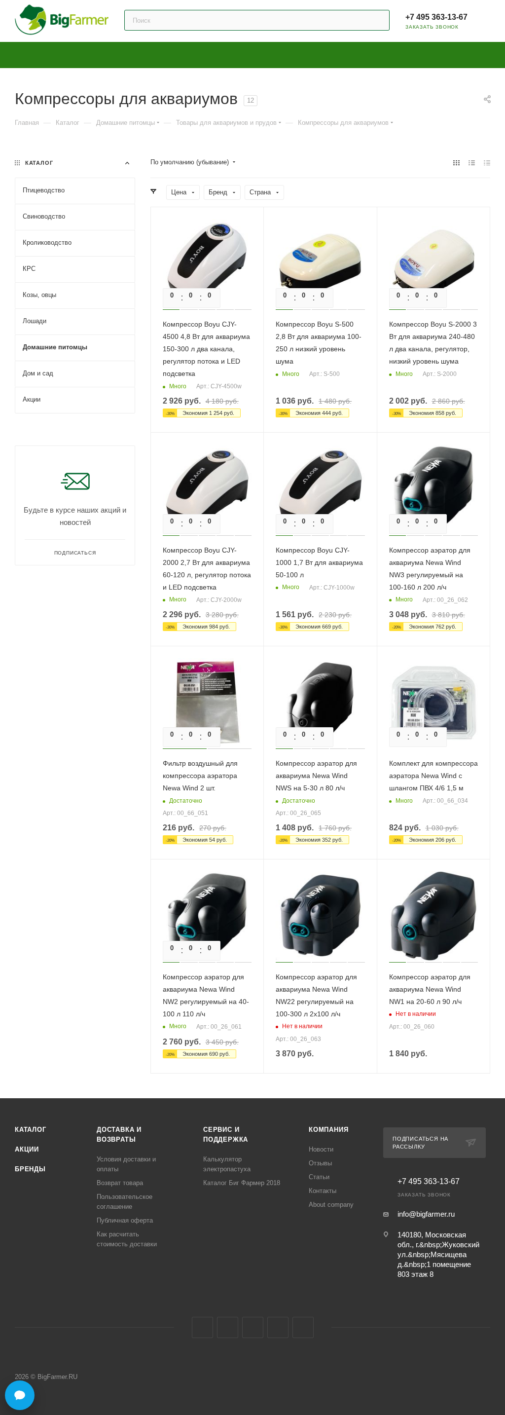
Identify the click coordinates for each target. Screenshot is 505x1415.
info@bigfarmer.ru (426, 1214)
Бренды (30, 1169)
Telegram (227, 1327)
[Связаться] (20, 1395)
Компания (328, 1129)
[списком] (471, 162)
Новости (321, 1149)
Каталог (30, 1129)
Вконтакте (202, 1327)
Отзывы (320, 1163)
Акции (27, 1149)
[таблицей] (487, 162)
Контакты (322, 1190)
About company (331, 1204)
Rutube (278, 1327)
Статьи (319, 1177)
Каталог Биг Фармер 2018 (241, 1183)
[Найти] (377, 20)
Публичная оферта (125, 1220)
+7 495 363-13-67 (436, 17)
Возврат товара (120, 1183)
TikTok (303, 1327)
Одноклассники (252, 1327)
